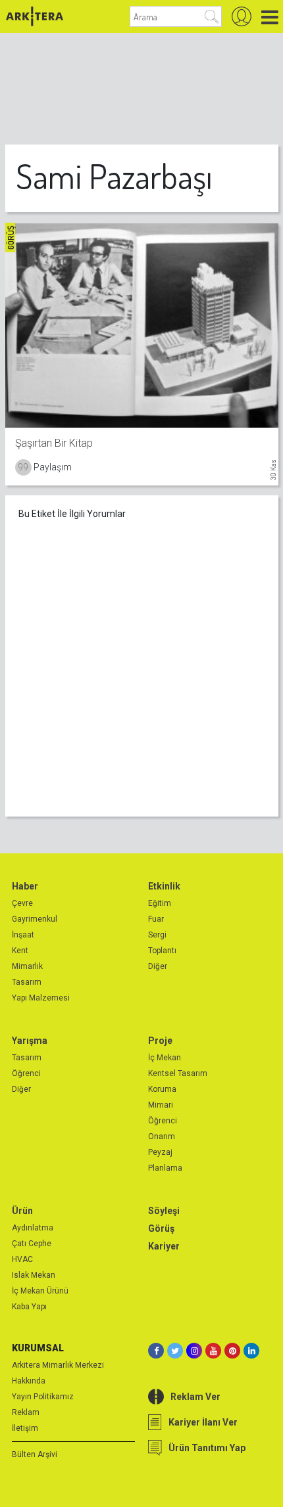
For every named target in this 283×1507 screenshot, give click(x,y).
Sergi (157, 934)
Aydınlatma (32, 1227)
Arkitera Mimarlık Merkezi (58, 1365)
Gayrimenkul (34, 919)
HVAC (22, 1259)
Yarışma (29, 1040)
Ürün (22, 1210)
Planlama (165, 1168)
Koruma (162, 1089)
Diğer (157, 966)
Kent (20, 950)
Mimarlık (27, 966)
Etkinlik (164, 886)
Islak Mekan (33, 1275)
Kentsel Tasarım (177, 1073)
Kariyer (164, 1246)
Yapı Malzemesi (41, 997)
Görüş (161, 1228)
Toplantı (162, 950)
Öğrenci (26, 1073)
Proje (160, 1040)
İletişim (25, 1428)
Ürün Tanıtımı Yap (206, 1448)
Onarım (161, 1136)
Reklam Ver (195, 1396)
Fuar (156, 919)
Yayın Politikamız (43, 1396)
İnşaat (23, 934)
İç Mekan (164, 1057)
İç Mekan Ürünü (40, 1290)
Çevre (22, 903)
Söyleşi (164, 1210)
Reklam (25, 1412)
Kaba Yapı (29, 1306)
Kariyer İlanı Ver (203, 1422)
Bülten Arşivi (34, 1454)
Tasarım (26, 982)
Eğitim (159, 903)
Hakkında (28, 1380)
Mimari (160, 1105)
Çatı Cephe (31, 1243)
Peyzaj (160, 1152)
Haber (25, 886)
